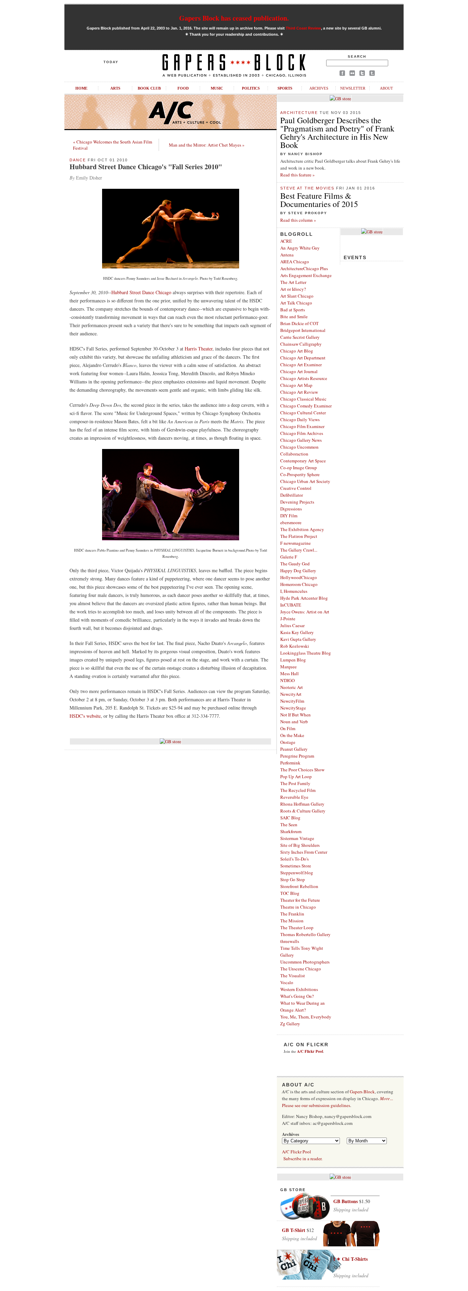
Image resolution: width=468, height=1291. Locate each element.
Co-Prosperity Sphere (300, 474)
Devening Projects (297, 502)
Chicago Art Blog (296, 351)
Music (217, 88)
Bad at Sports (292, 310)
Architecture (299, 113)
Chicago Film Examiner (302, 426)
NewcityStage (293, 708)
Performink (290, 763)
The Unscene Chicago (300, 969)
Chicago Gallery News (301, 440)
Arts (115, 88)
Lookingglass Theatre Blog (305, 653)
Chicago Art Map (296, 385)
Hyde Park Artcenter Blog (304, 598)
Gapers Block (362, 1091)
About (386, 88)
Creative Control (295, 488)
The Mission (292, 921)
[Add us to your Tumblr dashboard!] (372, 74)
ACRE (286, 241)
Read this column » (298, 220)
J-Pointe (287, 618)
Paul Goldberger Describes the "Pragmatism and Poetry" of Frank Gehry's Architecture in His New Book (337, 132)
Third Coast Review (303, 28)
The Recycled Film (298, 790)
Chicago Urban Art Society (305, 481)
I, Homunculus (293, 591)
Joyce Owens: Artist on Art (304, 612)
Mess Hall (289, 673)
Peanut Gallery (294, 749)
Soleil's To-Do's (294, 859)
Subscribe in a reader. (302, 1158)
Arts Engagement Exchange (306, 275)
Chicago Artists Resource (303, 378)
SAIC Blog (290, 818)
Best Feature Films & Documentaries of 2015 (319, 199)
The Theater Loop (296, 927)
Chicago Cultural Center (303, 413)
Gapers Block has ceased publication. (234, 18)
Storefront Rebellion (299, 886)
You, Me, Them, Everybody (305, 1017)
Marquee (288, 667)
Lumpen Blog (293, 660)
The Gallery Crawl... (298, 550)
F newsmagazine (295, 543)
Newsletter (352, 88)
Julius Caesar (292, 625)
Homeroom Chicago (299, 584)
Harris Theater (198, 348)
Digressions (291, 509)
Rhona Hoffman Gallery (302, 804)
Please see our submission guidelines (316, 1105)
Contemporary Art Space (303, 461)
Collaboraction (294, 454)
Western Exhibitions (299, 989)
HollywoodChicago (298, 577)
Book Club (149, 88)
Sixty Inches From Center (303, 852)
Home (81, 88)
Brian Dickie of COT (299, 323)
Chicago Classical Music (303, 399)
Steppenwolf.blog (296, 872)
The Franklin (292, 914)
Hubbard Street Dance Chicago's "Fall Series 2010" (146, 167)
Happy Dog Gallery (298, 570)
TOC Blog (289, 893)
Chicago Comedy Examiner (306, 406)
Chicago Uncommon (299, 447)
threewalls (289, 941)
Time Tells (290, 948)
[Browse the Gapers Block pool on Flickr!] (352, 74)
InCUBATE (290, 605)
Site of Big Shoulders (300, 845)
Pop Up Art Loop (296, 776)
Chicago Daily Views (300, 419)
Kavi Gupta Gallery (298, 639)
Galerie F (288, 557)
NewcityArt (290, 694)
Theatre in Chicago (298, 907)
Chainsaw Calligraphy (301, 344)
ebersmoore (290, 522)
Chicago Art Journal (299, 371)
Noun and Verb (294, 721)
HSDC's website (85, 716)
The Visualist (292, 975)
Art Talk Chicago (296, 303)
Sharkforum (290, 831)
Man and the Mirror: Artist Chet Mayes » (207, 145)
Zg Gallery (290, 1024)
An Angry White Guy (300, 248)
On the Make (292, 735)
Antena (287, 255)
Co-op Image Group (298, 467)
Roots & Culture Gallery (302, 811)
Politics (251, 88)
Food (183, 88)
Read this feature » (297, 175)
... (386, 1098)
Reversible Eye (294, 797)
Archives (318, 88)
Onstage (287, 742)
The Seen (288, 824)
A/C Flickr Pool (296, 1152)
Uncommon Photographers (305, 962)
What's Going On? (297, 996)
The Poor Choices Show (302, 769)
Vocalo (286, 982)
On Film (287, 728)
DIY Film (288, 515)
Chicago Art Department (302, 358)
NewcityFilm (292, 701)
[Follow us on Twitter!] (362, 74)
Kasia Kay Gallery (297, 632)
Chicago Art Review (299, 392)
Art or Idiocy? (293, 289)
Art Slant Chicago (296, 296)
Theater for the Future (300, 900)
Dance (78, 160)
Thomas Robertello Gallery (305, 934)
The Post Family (295, 783)
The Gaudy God (295, 564)
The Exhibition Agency (302, 529)
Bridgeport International (302, 330)
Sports (285, 88)
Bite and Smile (294, 316)
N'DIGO (287, 680)
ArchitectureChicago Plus (304, 268)
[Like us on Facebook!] (342, 74)
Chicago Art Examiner (301, 364)
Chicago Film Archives (301, 433)
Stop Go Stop (292, 879)
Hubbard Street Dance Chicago (141, 292)
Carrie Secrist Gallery (300, 337)
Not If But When (295, 715)
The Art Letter (293, 282)
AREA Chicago (294, 261)
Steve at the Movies (307, 188)
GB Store (293, 1190)
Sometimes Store (295, 866)
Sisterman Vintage (297, 838)
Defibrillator (291, 495)
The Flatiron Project (298, 536)
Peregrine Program (297, 756)
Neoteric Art (291, 687)
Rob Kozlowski (294, 646)
